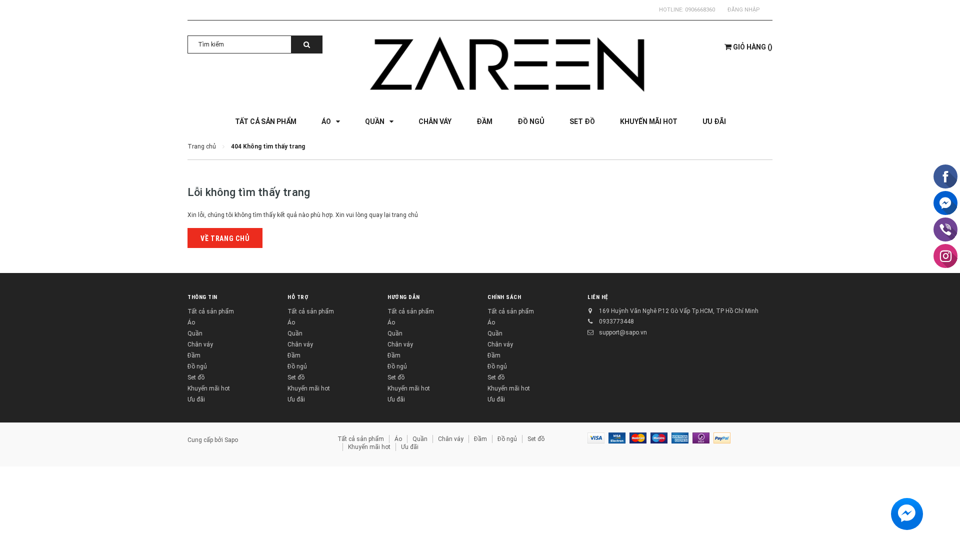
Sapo (231, 440)
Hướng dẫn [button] (404, 297)
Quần (195, 333)
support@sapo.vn (623, 332)
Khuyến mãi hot (209, 388)
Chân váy (200, 344)
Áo (191, 322)
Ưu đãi (196, 399)
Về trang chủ (225, 238)
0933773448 (616, 321)
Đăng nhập (744, 9)
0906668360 (700, 9)
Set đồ (196, 377)
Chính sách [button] (505, 297)
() (752, 47)
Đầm (194, 355)
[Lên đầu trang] (942, 520)
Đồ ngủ (197, 366)
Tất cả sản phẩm (211, 311)
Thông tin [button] (203, 297)
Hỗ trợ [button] (298, 297)
